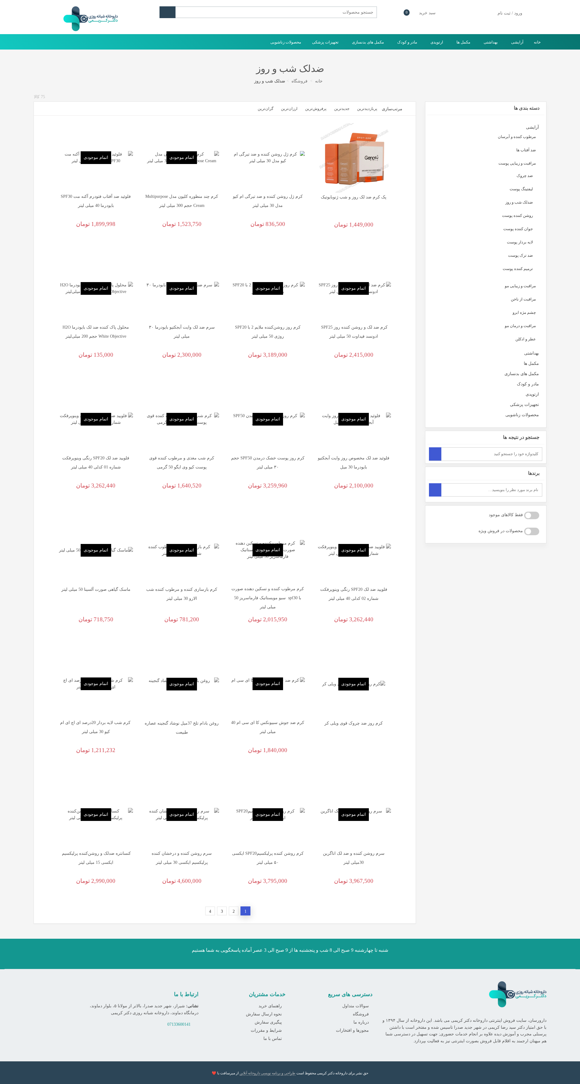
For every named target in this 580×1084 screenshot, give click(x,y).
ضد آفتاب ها (526, 150)
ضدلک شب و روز (519, 202)
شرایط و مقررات (266, 1030)
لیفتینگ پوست (521, 189)
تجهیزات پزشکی (325, 42)
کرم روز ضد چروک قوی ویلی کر (353, 723)
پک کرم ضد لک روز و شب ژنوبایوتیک (353, 197)
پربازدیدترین (367, 109)
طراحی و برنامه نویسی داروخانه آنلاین (267, 1073)
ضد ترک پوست (520, 255)
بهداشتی (490, 42)
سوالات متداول (355, 1006)
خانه (537, 42)
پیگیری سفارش (268, 1022)
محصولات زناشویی (285, 42)
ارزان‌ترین (289, 109)
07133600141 (179, 1024)
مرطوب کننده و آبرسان (517, 136)
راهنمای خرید (270, 1006)
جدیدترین (342, 109)
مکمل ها (463, 42)
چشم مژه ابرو (524, 312)
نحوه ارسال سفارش (264, 1014)
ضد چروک (525, 175)
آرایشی (517, 42)
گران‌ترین (265, 109)
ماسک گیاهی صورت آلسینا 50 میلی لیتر (95, 589)
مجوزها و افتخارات (352, 1030)
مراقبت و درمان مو (520, 325)
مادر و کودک (406, 42)
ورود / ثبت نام (509, 13)
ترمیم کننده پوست (518, 268)
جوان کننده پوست (518, 229)
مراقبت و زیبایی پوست (517, 163)
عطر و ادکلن (525, 339)
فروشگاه (361, 1014)
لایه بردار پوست (520, 242)
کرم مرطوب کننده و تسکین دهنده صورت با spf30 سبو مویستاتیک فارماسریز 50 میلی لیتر (267, 598)
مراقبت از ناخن (523, 299)
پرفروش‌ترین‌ (316, 109)
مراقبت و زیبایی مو (520, 286)
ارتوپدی (436, 42)
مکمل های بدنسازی (367, 42)
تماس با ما (272, 1038)
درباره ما (361, 1022)
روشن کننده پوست (517, 215)
